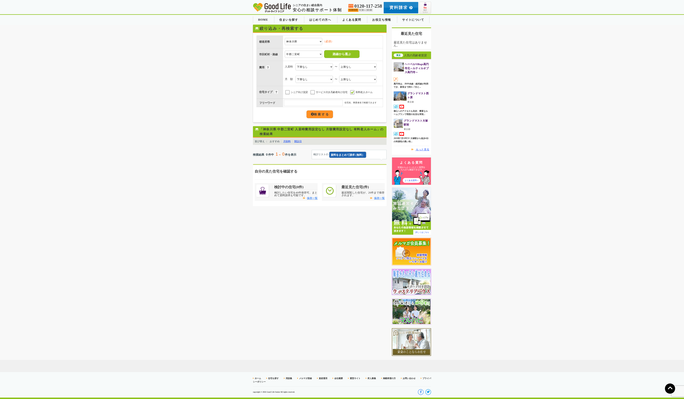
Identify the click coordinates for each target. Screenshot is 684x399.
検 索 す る (321, 114)
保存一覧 (312, 198)
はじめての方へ (320, 19)
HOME (263, 19)
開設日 (298, 141)
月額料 (287, 141)
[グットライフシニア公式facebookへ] (421, 392)
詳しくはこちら (422, 232)
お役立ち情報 (381, 19)
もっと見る (422, 149)
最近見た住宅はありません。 (410, 44)
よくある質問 (351, 19)
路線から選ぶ (342, 54)
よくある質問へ (411, 180)
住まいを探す (288, 19)
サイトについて (413, 19)
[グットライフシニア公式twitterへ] (428, 392)
